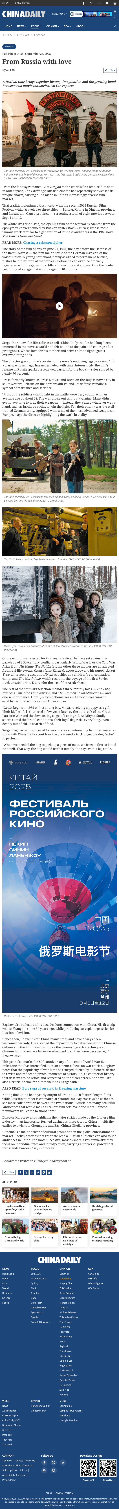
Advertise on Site (11, 1465)
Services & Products (24, 1460)
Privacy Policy (9, 1480)
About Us (7, 1460)
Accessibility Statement (14, 1475)
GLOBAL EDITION (22, 3)
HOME (8, 26)
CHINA (5, 3)
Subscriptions (9, 1470)
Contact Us (28, 1465)
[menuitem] (58, 14)
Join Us (23, 1470)
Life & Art (23, 35)
